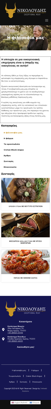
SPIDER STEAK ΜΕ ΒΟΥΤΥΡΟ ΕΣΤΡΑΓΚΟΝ (25, 206)
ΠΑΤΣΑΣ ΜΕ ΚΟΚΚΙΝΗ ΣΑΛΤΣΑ (25, 278)
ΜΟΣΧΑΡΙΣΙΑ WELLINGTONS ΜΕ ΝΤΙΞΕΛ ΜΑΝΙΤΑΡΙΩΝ (25, 242)
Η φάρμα (8, 138)
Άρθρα (7, 155)
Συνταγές (8, 161)
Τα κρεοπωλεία (12, 144)
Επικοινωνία (10, 167)
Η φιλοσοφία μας (13, 133)
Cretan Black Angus (14, 150)
